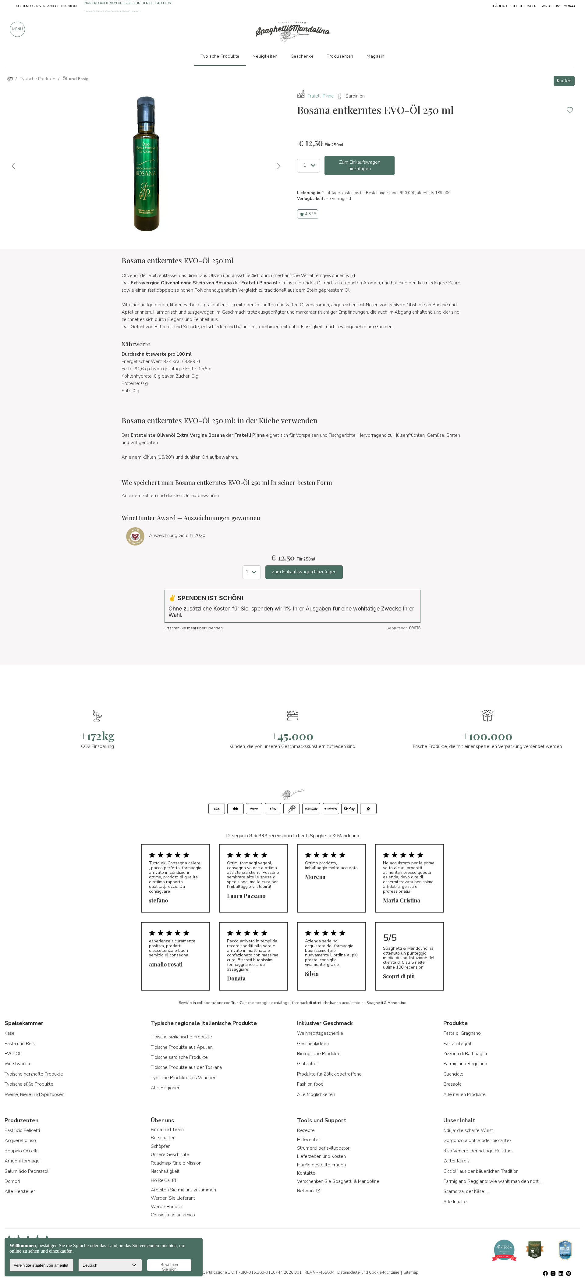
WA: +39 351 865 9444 (558, 6)
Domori (12, 1181)
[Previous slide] (14, 166)
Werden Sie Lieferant (173, 1198)
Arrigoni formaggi (23, 1161)
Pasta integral (457, 1044)
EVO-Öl (12, 1054)
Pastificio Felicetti (22, 1130)
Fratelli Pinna (320, 96)
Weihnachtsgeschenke (320, 1033)
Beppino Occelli (21, 1151)
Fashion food (310, 1084)
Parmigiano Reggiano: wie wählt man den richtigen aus (493, 1181)
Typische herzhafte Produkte (34, 1074)
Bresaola (452, 1084)
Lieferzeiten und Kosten (321, 1156)
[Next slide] (278, 166)
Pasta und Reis (20, 1044)
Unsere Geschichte (170, 1154)
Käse (10, 1033)
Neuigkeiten (265, 56)
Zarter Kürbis (456, 1161)
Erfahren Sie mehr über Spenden (194, 628)
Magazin (376, 56)
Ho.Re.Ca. (161, 1180)
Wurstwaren (17, 1064)
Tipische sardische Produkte (179, 1057)
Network (306, 1191)
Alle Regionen (165, 1088)
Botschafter (163, 1138)
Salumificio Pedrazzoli (27, 1171)
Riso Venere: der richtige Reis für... (478, 1151)
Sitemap (411, 1272)
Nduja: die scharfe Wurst (468, 1130)
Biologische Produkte (319, 1054)
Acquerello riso (20, 1140)
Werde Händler (167, 1207)
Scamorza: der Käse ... (465, 1191)
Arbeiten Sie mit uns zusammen (183, 1190)
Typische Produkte (219, 56)
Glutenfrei (307, 1064)
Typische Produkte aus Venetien (183, 1078)
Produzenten (340, 56)
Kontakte (306, 1173)
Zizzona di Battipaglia (465, 1054)
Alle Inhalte (455, 1202)
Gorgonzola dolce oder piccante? (477, 1140)
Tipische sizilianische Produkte (181, 1037)
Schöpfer (160, 1146)
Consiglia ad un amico (173, 1215)
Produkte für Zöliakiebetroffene (329, 1074)
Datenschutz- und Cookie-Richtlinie (368, 1272)
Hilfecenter (308, 1140)
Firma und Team (167, 1129)
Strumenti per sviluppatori (323, 1148)
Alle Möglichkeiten (316, 1094)
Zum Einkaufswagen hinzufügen (359, 165)
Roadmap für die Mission (176, 1163)
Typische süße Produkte (29, 1084)
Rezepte (306, 1130)
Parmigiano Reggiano (465, 1064)
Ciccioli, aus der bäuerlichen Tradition (481, 1171)
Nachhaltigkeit (165, 1171)
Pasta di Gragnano (462, 1033)
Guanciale (453, 1074)
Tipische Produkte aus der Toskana (186, 1067)
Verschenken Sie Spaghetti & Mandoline (338, 1181)
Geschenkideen (313, 1044)
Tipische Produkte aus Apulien (182, 1047)
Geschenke (302, 56)
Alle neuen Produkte (464, 1094)
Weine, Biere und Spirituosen (34, 1094)
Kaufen (564, 81)
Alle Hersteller (20, 1191)
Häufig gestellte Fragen (321, 1165)
